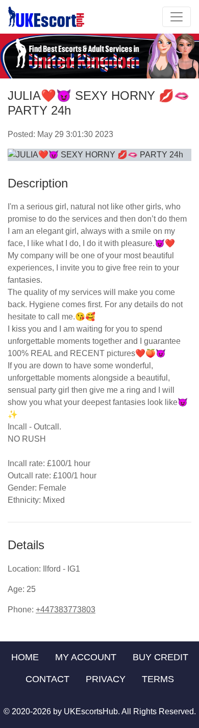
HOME (25, 657)
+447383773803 (65, 609)
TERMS (158, 679)
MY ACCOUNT (85, 657)
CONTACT (47, 679)
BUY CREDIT (160, 657)
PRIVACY (106, 679)
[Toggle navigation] (176, 17)
